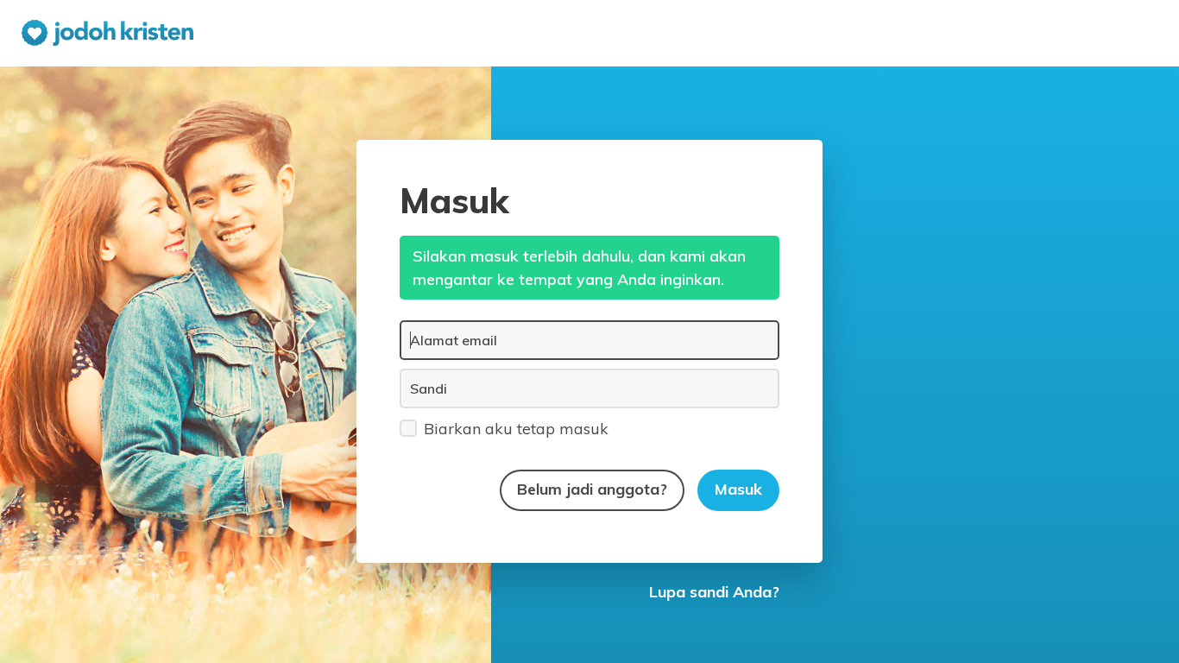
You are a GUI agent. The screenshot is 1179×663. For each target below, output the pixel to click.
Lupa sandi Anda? (714, 592)
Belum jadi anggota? (592, 489)
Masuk (738, 489)
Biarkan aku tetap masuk (516, 429)
